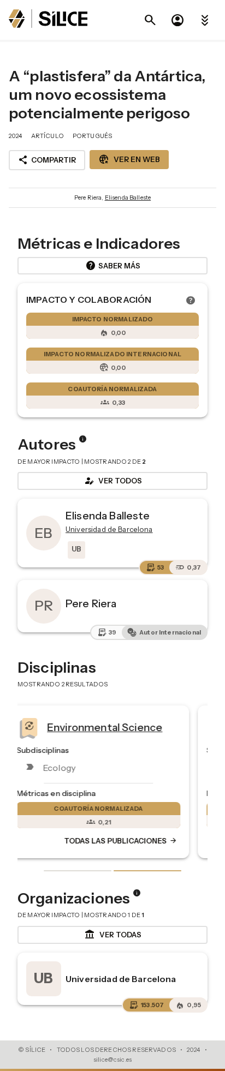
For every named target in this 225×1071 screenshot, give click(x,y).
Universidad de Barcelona (121, 978)
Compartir (47, 159)
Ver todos (112, 480)
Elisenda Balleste (128, 197)
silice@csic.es (112, 1059)
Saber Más (112, 265)
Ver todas (112, 934)
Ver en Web (129, 159)
